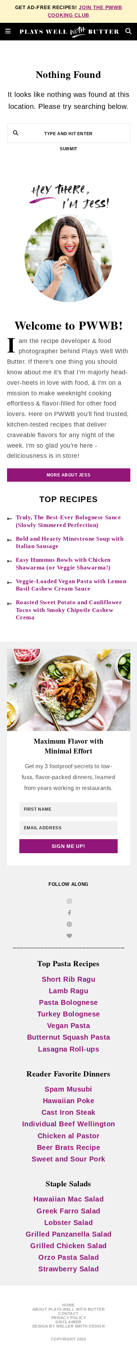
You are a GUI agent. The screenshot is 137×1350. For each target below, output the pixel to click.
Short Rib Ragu (68, 979)
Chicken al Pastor (69, 1136)
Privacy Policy (68, 1318)
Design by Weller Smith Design (68, 1326)
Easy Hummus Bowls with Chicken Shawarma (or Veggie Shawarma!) (63, 564)
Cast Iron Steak (68, 1112)
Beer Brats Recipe (68, 1147)
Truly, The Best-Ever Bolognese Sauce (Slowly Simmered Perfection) (68, 521)
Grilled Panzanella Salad (69, 1234)
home (68, 1305)
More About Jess (68, 475)
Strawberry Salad (68, 1269)
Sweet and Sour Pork (68, 1159)
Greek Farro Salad (68, 1211)
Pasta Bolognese (68, 1002)
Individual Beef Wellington (68, 1124)
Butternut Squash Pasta (68, 1037)
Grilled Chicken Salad (68, 1246)
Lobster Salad (68, 1222)
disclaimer (68, 1322)
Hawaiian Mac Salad (68, 1199)
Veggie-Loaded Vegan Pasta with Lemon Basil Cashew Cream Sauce (71, 585)
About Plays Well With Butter (68, 1309)
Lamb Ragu (69, 991)
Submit (68, 148)
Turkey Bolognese (68, 1014)
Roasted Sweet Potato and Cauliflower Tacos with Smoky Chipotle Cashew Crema (69, 610)
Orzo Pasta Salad (68, 1257)
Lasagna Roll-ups (68, 1049)
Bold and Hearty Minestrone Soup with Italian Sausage (70, 542)
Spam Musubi (68, 1089)
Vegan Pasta (68, 1025)
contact (68, 1313)
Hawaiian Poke (68, 1101)
